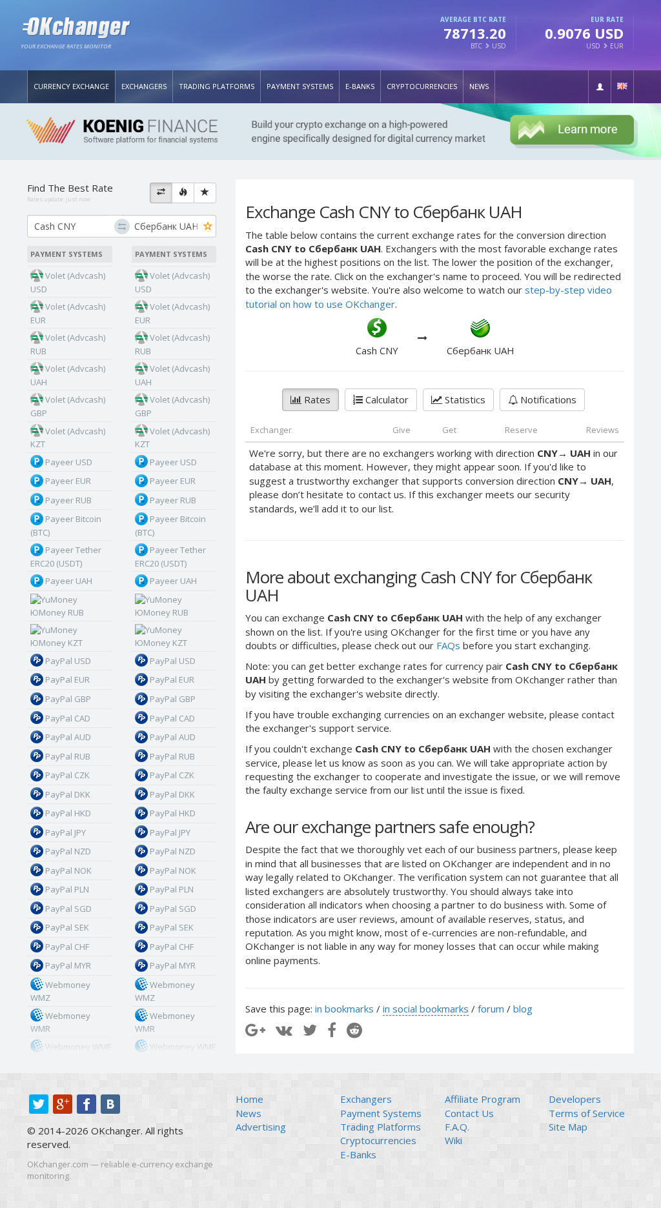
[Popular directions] (183, 193)
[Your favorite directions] (205, 193)
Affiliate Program (482, 1098)
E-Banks (359, 86)
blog (523, 1008)
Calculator (386, 399)
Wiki (453, 1140)
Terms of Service (587, 1113)
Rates (315, 399)
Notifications (547, 399)
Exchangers (144, 86)
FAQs (448, 645)
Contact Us (469, 1113)
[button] (600, 86)
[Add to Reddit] (354, 1029)
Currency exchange (71, 86)
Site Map (568, 1126)
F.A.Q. (457, 1126)
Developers (575, 1098)
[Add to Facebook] (331, 1029)
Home (249, 1098)
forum (491, 1008)
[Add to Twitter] (310, 1029)
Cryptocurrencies (422, 86)
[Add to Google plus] (255, 1029)
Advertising (261, 1126)
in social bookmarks (426, 1008)
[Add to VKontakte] (284, 1029)
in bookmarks (344, 1008)
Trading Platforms (216, 86)
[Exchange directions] (161, 193)
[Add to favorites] (208, 227)
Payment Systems (300, 86)
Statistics (463, 399)
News (479, 86)
